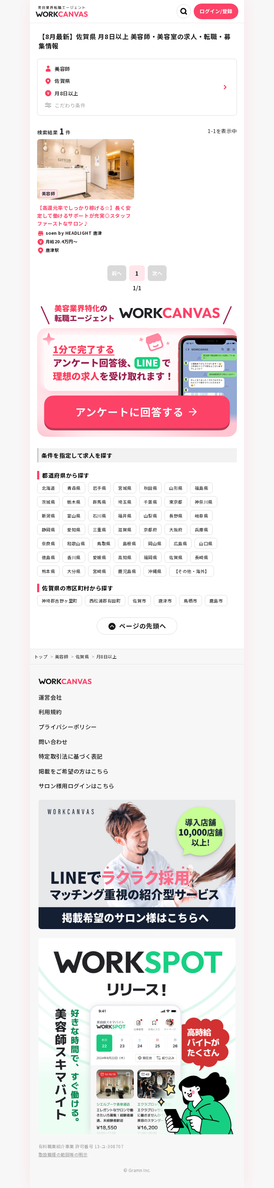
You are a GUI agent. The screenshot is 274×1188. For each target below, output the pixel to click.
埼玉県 (124, 502)
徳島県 (48, 557)
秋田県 (150, 488)
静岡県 (48, 529)
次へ (157, 273)
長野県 (175, 516)
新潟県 (48, 516)
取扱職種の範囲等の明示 (63, 1154)
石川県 (99, 516)
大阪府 (175, 529)
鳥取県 (103, 543)
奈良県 (48, 543)
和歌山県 (76, 543)
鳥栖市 (190, 601)
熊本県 (48, 571)
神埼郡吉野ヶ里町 (59, 601)
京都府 (150, 529)
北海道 (48, 488)
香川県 (73, 557)
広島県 (180, 543)
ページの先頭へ (142, 625)
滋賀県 (124, 529)
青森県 (73, 488)
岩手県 (99, 488)
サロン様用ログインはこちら (76, 785)
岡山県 (154, 543)
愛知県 (73, 529)
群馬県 (99, 502)
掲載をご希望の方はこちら (73, 771)
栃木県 (73, 502)
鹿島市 (216, 601)
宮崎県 (99, 571)
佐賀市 (139, 601)
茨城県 (48, 502)
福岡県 (150, 557)
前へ (117, 273)
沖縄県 (154, 571)
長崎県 (201, 557)
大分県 (73, 571)
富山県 (73, 516)
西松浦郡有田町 (105, 601)
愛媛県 (99, 557)
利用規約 (50, 711)
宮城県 (124, 488)
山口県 (205, 543)
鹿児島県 (127, 571)
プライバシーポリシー (68, 726)
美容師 (61, 656)
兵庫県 (201, 529)
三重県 (99, 529)
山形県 (175, 488)
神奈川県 (204, 502)
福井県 (124, 516)
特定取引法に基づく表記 (71, 756)
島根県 (129, 543)
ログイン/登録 (216, 11)
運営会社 (50, 697)
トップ (40, 656)
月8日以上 (106, 656)
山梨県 (150, 516)
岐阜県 (201, 516)
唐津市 (165, 601)
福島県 (201, 488)
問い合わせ (53, 741)
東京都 (175, 502)
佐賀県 (175, 557)
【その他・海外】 (191, 571)
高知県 (124, 557)
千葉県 (150, 502)
